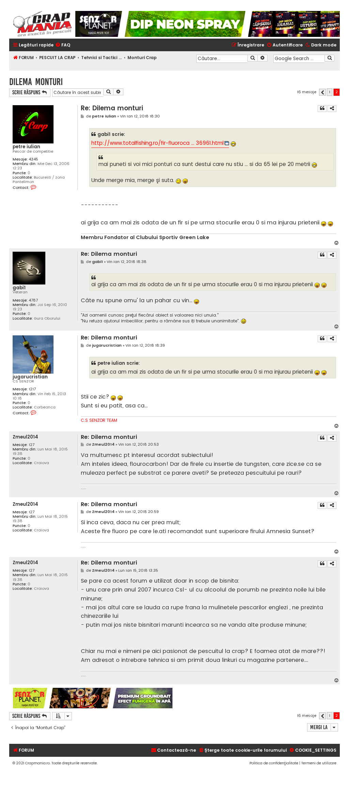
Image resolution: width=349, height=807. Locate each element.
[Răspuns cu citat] (322, 108)
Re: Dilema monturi (112, 108)
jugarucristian (30, 377)
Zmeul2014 (25, 437)
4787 (33, 300)
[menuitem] (62, 45)
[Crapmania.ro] (42, 24)
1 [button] (329, 92)
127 (31, 445)
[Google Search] (329, 58)
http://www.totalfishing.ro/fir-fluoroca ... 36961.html (157, 143)
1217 (32, 389)
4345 (33, 159)
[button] (322, 92)
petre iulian (26, 146)
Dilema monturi (36, 81)
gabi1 (19, 288)
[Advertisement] (256, 698)
